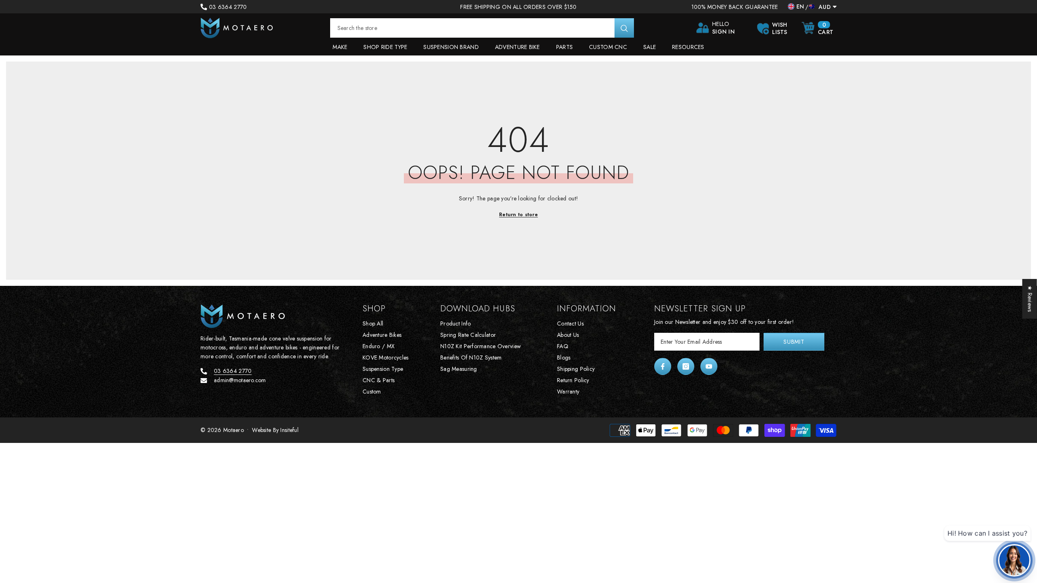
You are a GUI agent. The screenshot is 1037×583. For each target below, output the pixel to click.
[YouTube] (708, 366)
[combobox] (472, 28)
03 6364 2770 (228, 7)
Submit (793, 342)
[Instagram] (685, 366)
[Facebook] (662, 366)
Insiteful (289, 430)
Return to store (518, 214)
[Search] (482, 28)
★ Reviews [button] (1030, 298)
